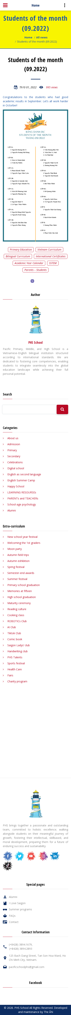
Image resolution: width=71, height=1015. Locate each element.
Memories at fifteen (19, 591)
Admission (13, 444)
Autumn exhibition (18, 561)
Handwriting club (17, 651)
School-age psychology (21, 504)
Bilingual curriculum (18, 256)
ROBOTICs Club (17, 621)
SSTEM (53, 263)
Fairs (10, 675)
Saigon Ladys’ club (18, 645)
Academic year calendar (29, 263)
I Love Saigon (17, 903)
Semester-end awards (20, 573)
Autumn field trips (18, 555)
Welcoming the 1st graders (23, 543)
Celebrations (15, 462)
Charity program (17, 681)
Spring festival (15, 567)
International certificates (51, 256)
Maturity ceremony (19, 603)
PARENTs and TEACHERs (22, 498)
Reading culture (16, 609)
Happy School (15, 486)
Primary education (21, 249)
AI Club (11, 627)
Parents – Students (35, 270)
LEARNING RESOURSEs (21, 492)
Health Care (14, 669)
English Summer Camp (21, 480)
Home (28, 37)
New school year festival (22, 537)
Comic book (14, 639)
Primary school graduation (23, 585)
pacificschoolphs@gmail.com (26, 967)
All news (42, 37)
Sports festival (16, 663)
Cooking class (15, 615)
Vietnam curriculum (49, 249)
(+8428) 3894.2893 (20, 948)
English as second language (24, 474)
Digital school (15, 468)
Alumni (11, 510)
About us (12, 438)
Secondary (13, 456)
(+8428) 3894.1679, (21, 944)
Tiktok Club (14, 633)
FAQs (12, 915)
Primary (12, 450)
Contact (14, 922)
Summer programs (20, 909)
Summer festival (17, 579)
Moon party (14, 549)
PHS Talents (14, 657)
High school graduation (21, 597)
